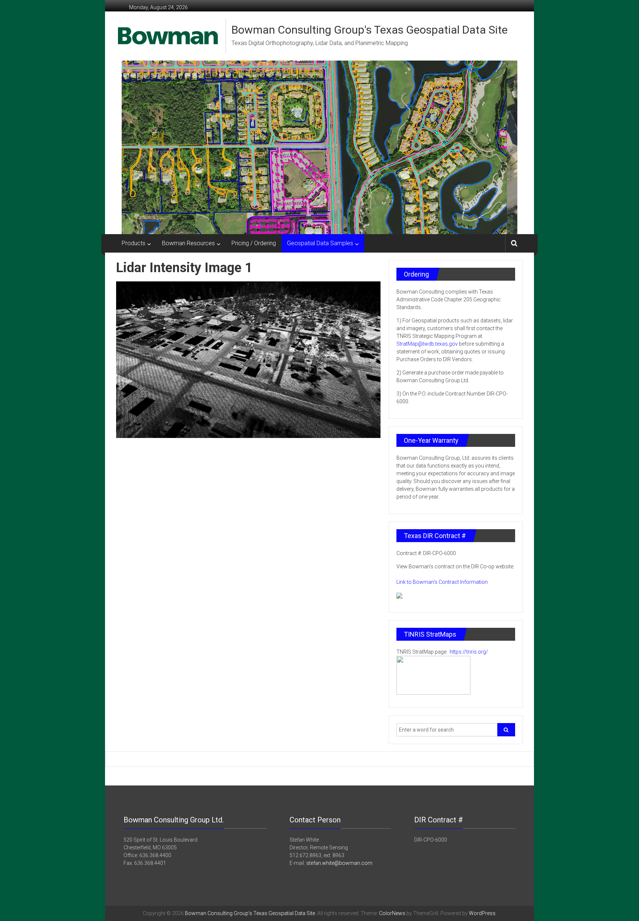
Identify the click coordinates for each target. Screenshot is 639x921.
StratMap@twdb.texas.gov (427, 344)
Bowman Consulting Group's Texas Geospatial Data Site (369, 29)
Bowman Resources (188, 243)
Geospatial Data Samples (320, 243)
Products (133, 243)
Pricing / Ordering (253, 243)
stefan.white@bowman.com (339, 863)
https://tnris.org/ (468, 652)
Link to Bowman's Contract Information (442, 582)
